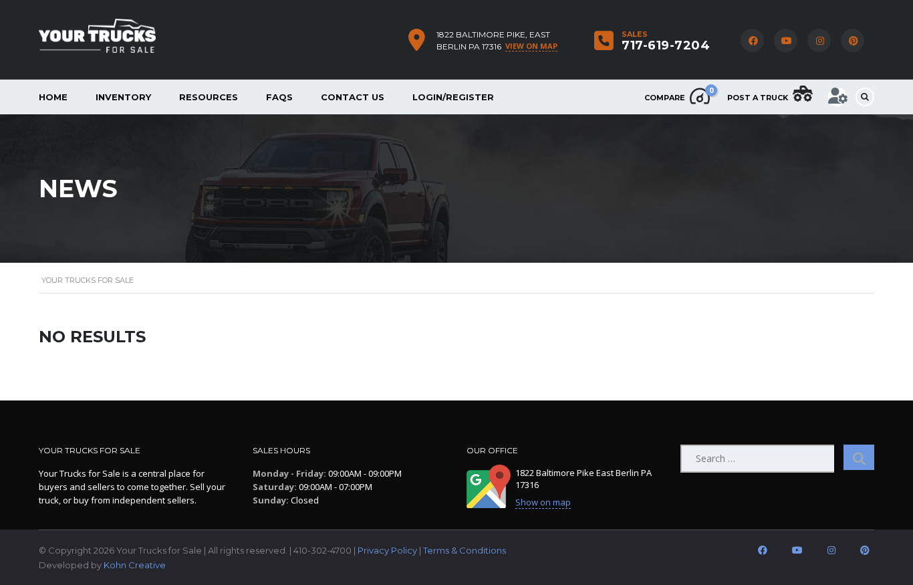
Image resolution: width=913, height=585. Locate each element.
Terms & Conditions (464, 550)
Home (53, 97)
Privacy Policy (387, 550)
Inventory (123, 97)
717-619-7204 (666, 45)
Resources (208, 97)
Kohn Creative (135, 565)
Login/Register (453, 97)
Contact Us (352, 97)
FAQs (279, 97)
